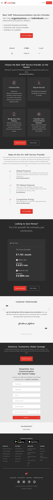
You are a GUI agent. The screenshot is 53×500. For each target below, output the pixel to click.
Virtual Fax (5, 456)
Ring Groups (18, 453)
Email (16, 393)
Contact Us (42, 448)
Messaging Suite (6, 451)
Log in (43, 2)
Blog (29, 460)
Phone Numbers (6, 448)
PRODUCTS (5, 443)
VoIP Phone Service (7, 446)
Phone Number (19, 404)
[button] (4, 309)
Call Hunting (18, 456)
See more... (17, 458)
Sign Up (49, 2)
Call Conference (6, 453)
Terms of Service (21, 475)
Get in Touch (26, 427)
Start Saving (26, 35)
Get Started (26, 211)
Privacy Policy (13, 475)
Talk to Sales (33, 288)
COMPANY (42, 443)
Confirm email (19, 398)
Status (41, 457)
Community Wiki (31, 458)
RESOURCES (30, 443)
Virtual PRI (5, 458)
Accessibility (29, 475)
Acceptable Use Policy (38, 475)
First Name (18, 381)
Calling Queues (18, 451)
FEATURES (17, 443)
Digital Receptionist (19, 448)
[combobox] (15, 243)
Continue (26, 415)
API (28, 463)
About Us (42, 446)
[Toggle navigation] (2, 3)
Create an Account (20, 142)
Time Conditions (19, 446)
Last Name (18, 387)
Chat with (33, 142)
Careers (41, 451)
